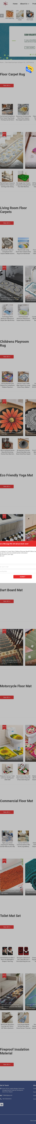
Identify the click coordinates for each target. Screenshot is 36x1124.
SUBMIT (22, 577)
